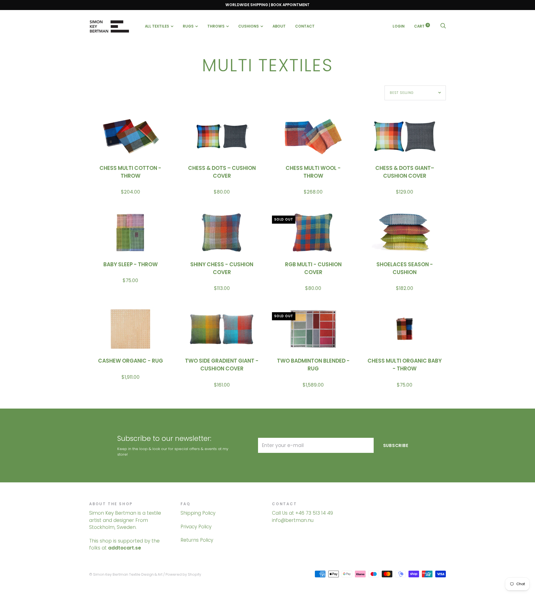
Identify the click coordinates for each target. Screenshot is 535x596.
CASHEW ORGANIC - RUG (130, 361)
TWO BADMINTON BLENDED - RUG (313, 364)
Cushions (248, 26)
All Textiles (157, 26)
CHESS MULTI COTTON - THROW (130, 172)
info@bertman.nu (292, 520)
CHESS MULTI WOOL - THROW (313, 172)
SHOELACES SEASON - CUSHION (404, 268)
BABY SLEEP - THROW (130, 264)
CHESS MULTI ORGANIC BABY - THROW (405, 364)
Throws (216, 26)
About (279, 26)
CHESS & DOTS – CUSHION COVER (222, 172)
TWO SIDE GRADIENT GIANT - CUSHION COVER (222, 364)
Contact (305, 26)
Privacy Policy (196, 526)
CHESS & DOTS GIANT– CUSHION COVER (404, 172)
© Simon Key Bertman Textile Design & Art (125, 574)
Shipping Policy (198, 513)
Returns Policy (197, 540)
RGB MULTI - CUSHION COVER (313, 268)
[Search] (443, 26)
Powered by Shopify (183, 574)
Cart (421, 26)
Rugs (188, 26)
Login (399, 26)
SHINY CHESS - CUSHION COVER (221, 268)
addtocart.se (124, 547)
